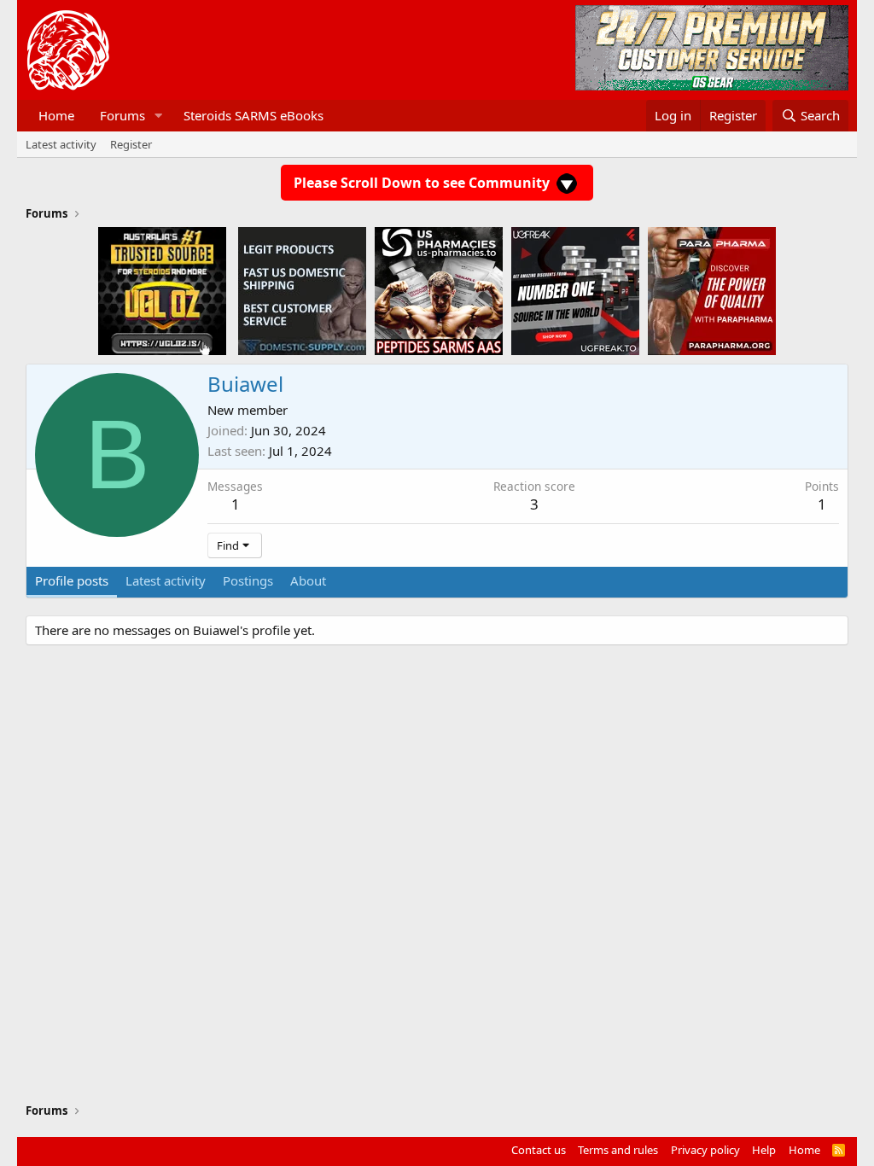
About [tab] (308, 580)
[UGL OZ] (162, 290)
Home (56, 115)
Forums (122, 115)
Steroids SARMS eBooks (253, 115)
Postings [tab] (248, 580)
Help (764, 1149)
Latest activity (61, 144)
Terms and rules (618, 1149)
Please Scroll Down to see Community (423, 182)
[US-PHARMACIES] (439, 290)
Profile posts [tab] (71, 580)
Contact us (538, 1149)
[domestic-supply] (302, 290)
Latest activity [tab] (165, 580)
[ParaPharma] (712, 290)
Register (131, 144)
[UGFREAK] (575, 290)
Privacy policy (705, 1149)
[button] (159, 115)
